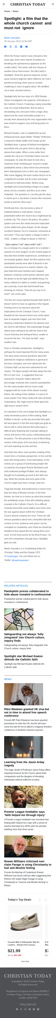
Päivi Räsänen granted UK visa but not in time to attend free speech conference (26, 712)
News (15, 11)
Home (7, 11)
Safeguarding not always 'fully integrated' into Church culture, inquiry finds (24, 637)
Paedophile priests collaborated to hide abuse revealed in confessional (27, 593)
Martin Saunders (12, 38)
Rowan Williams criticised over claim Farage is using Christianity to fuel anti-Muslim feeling (27, 864)
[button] (3, 4)
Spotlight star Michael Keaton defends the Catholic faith (23, 658)
